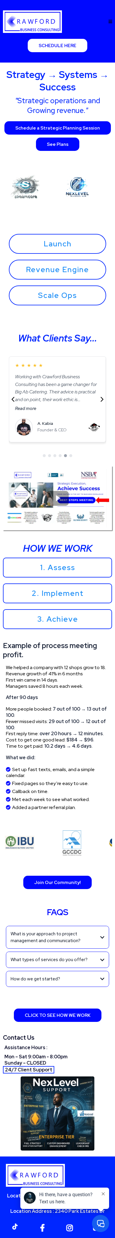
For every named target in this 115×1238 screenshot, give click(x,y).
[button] (110, 21)
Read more (25, 408)
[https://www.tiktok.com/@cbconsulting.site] (16, 1226)
